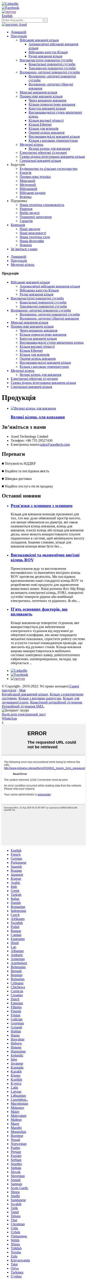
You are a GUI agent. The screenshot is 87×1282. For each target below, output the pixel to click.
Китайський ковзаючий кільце (25, 694)
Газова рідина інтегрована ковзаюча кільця (52, 156)
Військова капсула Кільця (48, 52)
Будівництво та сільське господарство (48, 169)
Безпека (25, 197)
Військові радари (33, 193)
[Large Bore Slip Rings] (33, 408)
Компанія (18, 225)
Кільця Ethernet (40, 124)
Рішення (26, 209)
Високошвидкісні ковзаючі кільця (54, 136)
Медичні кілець (31, 144)
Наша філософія (32, 241)
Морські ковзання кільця (38, 92)
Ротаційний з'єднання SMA (23, 706)
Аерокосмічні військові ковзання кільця (50, 286)
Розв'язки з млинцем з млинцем (41, 505)
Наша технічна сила (35, 237)
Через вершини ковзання (47, 100)
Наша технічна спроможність (42, 205)
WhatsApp (9, 718)
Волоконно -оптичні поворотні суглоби (50, 72)
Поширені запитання (36, 217)
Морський (27, 181)
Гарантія (26, 221)
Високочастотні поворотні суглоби (46, 60)
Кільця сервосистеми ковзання (52, 104)
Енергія (25, 173)
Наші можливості (33, 233)
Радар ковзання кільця (45, 56)
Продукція (19, 36)
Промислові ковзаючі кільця (41, 96)
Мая (22, 690)
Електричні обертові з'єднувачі (43, 152)
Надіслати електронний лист (24, 714)
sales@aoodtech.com (55, 444)
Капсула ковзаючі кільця (47, 108)
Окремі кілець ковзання (46, 132)
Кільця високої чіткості (46, 120)
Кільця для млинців (43, 128)
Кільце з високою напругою (40, 698)
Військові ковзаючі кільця (39, 40)
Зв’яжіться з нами (24, 249)
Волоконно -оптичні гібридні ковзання (49, 318)
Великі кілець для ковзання (49, 148)
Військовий (28, 189)
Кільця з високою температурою (53, 140)
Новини (26, 245)
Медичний (28, 185)
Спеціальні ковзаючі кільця (40, 160)
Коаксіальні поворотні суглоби (52, 64)
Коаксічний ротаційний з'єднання (56, 702)
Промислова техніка (35, 177)
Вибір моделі (29, 213)
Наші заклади (30, 229)
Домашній (18, 32)
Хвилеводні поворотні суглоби (52, 68)
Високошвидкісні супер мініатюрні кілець (52, 342)
